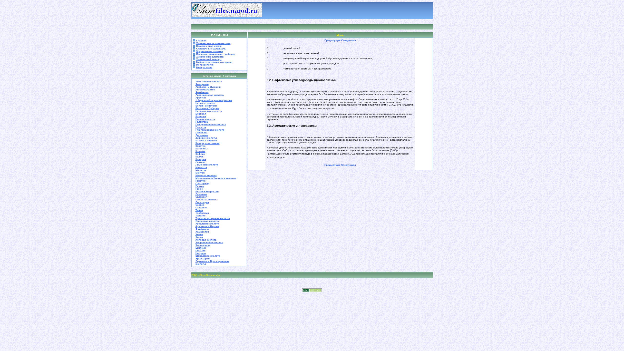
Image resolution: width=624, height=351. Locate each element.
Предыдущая (332, 40)
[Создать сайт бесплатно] (312, 291)
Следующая (348, 40)
